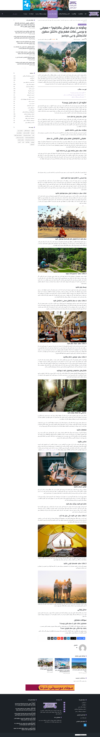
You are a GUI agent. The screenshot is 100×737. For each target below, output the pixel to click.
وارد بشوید (76, 703)
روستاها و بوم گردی (30, 86)
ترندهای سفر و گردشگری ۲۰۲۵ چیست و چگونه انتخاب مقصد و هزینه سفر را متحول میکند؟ (25, 42)
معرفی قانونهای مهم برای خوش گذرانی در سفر (74, 94)
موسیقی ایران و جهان (29, 118)
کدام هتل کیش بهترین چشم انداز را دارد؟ (79, 692)
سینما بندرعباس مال (27, 135)
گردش (19, 142)
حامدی (83, 39)
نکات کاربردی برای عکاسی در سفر (50, 472)
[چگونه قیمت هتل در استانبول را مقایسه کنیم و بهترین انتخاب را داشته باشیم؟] (45, 685)
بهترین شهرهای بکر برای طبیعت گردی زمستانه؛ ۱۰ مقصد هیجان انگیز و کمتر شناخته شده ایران (25, 63)
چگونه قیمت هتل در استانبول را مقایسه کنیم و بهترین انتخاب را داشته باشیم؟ (46, 691)
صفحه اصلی (83, 20)
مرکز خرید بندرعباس (19, 137)
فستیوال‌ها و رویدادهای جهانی (28, 111)
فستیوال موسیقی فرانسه (29, 137)
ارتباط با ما (31, 13)
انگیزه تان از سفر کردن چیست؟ (77, 92)
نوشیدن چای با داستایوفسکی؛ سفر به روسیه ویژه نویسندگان (62, 693)
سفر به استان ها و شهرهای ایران (27, 99)
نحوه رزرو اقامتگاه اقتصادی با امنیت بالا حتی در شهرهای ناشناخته (25, 58)
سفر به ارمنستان (30, 95)
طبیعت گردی (31, 109)
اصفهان (32, 130)
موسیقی (32, 142)
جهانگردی (74, 13)
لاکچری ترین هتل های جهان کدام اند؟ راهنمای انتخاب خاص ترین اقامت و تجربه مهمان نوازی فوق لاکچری (24, 37)
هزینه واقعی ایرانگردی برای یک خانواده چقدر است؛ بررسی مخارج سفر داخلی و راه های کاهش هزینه (25, 32)
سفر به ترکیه (31, 101)
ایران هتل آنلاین (27, 130)
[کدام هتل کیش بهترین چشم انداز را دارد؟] (79, 686)
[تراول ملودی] (94, 14)
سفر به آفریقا (31, 90)
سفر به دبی (31, 103)
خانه (85, 13)
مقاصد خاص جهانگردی (29, 116)
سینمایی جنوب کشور (18, 135)
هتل (23, 142)
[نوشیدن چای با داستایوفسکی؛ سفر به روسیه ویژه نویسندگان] (62, 686)
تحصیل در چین (20, 130)
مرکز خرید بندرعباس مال (29, 139)
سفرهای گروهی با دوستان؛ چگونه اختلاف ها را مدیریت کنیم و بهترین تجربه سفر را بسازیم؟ (25, 52)
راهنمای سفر (19, 132)
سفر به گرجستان (30, 105)
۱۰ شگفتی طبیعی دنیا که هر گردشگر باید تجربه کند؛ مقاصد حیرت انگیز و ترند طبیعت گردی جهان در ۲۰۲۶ (24, 25)
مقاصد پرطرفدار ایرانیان (29, 114)
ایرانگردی (81, 13)
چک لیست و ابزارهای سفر (28, 82)
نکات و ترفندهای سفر (29, 122)
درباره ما (25, 13)
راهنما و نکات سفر (53, 13)
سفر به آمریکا (31, 92)
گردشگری (32, 144)
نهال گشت (27, 142)
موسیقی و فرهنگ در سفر (41, 13)
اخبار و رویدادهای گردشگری (64, 13)
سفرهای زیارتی (31, 107)
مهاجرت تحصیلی (21, 139)
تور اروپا (32, 132)
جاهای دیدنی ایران (26, 132)
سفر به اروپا (31, 97)
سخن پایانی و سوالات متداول (78, 97)
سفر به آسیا (31, 88)
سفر (33, 135)
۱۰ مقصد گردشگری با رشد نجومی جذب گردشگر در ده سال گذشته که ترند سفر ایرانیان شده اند (24, 47)
